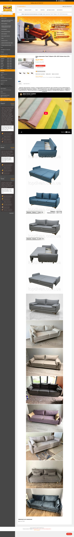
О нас (2, 47)
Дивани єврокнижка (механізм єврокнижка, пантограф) (7, 21)
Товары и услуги (4, 18)
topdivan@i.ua (3, 93)
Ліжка (2, 38)
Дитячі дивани (4, 33)
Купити (40, 65)
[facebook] (18, 81)
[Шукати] (14, 14)
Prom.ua (42, 527)
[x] (19, 81)
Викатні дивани (4, 23)
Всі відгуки (11, 213)
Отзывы (2, 51)
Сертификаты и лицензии (5, 49)
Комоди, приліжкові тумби (6, 45)
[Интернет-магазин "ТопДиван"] (7, 8)
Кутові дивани (4, 29)
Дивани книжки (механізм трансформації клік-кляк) (6, 26)
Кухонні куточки (4, 40)
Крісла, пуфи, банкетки (5, 36)
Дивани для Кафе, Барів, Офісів (7, 42)
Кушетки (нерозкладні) (5, 31)
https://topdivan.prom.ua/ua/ (6, 89)
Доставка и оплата (4, 54)
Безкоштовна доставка (41, 71)
